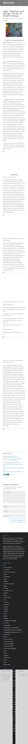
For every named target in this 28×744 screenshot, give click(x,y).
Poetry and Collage (8, 641)
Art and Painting (8, 567)
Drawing (6, 588)
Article (5, 574)
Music (5, 613)
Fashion (6, 593)
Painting (6, 618)
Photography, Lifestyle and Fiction (12, 632)
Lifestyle (6, 609)
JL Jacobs (6, 18)
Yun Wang (13, 730)
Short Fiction (7, 657)
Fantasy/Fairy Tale (8, 590)
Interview (21, 18)
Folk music (6, 602)
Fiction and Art (7, 597)
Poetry (5, 637)
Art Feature (6, 570)
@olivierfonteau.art (12, 456)
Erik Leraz (14, 702)
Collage (5, 581)
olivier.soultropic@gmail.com (12, 459)
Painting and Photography (10, 620)
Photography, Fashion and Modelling (13, 630)
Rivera (5, 653)
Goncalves (6, 604)
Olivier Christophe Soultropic (15, 458)
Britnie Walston (13, 697)
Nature (5, 616)
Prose (5, 650)
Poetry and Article (8, 639)
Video (5, 662)
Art (17, 18)
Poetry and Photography (10, 648)
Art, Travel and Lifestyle (9, 572)
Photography (7, 625)
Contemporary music (9, 583)
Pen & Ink (6, 623)
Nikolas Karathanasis (14, 718)
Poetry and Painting (8, 646)
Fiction (5, 595)
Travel (5, 660)
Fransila (14, 704)
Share (11, 474)
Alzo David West (13, 695)
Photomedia (7, 634)
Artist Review (7, 576)
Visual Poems (7, 664)
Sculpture (6, 655)
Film (5, 600)
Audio (5, 579)
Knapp (14, 711)
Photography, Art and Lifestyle (11, 627)
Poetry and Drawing (9, 643)
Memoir (6, 611)
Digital (5, 586)
